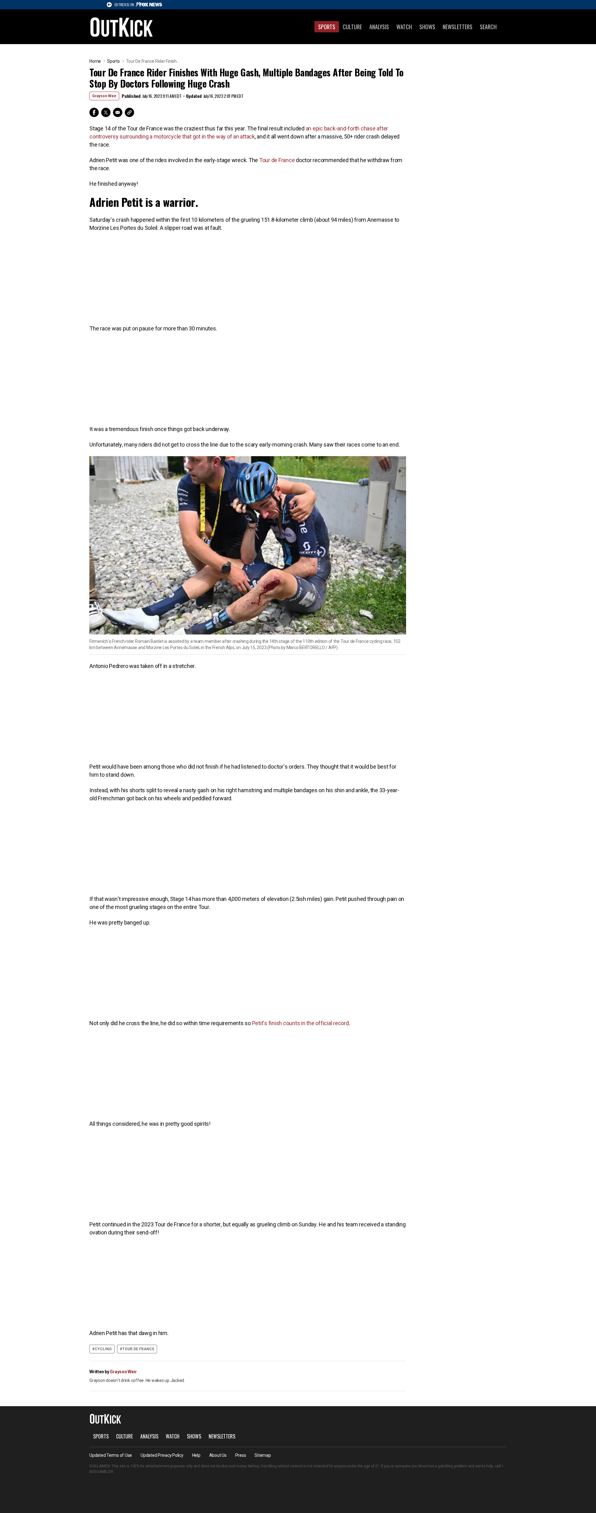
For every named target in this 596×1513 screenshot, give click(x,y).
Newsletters (457, 27)
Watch (404, 27)
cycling (103, 1349)
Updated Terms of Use (110, 1455)
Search (488, 27)
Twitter (106, 112)
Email (117, 112)
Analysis (379, 27)
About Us (218, 1455)
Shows (427, 27)
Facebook (94, 112)
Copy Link (129, 112)
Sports (326, 27)
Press (240, 1455)
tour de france (138, 1349)
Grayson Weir (104, 96)
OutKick (121, 27)
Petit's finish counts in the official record (300, 1023)
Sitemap (263, 1455)
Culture (352, 27)
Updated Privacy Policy (162, 1455)
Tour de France (277, 160)
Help (196, 1455)
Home (95, 61)
